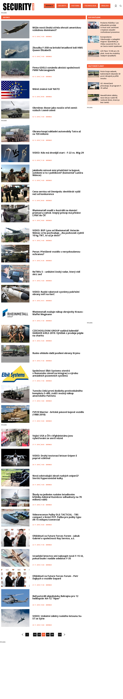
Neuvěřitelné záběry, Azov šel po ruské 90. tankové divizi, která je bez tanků (110, 98)
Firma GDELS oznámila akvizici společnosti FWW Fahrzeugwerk (56, 69)
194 (43, 634)
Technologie (90, 6)
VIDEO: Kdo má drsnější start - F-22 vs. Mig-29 (58, 152)
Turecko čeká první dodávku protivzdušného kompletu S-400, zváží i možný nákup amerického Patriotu (57, 393)
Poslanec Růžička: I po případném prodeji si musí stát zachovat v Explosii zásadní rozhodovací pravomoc (110, 27)
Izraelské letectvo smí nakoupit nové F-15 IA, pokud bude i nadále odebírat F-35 (57, 557)
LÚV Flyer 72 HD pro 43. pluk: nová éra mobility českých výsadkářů (110, 53)
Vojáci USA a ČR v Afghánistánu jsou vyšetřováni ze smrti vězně (52, 437)
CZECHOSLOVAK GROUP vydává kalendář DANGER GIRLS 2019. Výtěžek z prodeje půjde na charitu (57, 333)
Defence (49, 6)
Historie (75, 6)
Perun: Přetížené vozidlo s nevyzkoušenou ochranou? (56, 253)
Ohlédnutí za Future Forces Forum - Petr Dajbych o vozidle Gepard (55, 577)
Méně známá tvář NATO (46, 89)
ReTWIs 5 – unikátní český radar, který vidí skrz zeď (56, 273)
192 (35, 634)
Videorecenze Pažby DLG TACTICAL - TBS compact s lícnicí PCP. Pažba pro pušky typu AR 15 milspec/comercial (56, 517)
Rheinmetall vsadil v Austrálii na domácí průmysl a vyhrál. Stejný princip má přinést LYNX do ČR (56, 213)
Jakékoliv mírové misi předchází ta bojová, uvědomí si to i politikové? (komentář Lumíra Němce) (57, 173)
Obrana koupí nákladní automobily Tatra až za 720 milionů (56, 133)
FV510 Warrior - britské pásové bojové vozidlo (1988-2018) (58, 413)
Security (62, 6)
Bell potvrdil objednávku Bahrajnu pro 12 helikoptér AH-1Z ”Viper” (55, 597)
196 (52, 634)
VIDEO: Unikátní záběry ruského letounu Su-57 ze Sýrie (57, 617)
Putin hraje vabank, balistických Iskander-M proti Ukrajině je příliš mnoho (110, 75)
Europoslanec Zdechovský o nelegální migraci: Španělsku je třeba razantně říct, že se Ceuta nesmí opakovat (111, 41)
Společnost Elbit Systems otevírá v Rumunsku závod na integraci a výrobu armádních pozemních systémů (55, 373)
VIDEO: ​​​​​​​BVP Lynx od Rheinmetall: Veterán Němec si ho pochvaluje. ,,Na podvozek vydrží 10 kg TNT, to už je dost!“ (58, 233)
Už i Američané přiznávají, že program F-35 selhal (110, 85)
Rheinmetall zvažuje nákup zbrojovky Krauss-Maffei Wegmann (57, 313)
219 (60, 634)
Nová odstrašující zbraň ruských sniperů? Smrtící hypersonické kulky (55, 477)
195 (48, 634)
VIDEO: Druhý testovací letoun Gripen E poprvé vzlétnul (54, 457)
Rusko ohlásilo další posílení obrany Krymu (56, 353)
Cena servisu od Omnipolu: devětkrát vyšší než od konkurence (56, 193)
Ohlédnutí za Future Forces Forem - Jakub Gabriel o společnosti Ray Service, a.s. (56, 537)
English (105, 6)
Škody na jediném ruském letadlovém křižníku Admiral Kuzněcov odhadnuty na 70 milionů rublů (57, 497)
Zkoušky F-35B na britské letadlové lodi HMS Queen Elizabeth (57, 49)
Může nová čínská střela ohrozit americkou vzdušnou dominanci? (56, 29)
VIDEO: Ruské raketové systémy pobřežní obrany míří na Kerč (55, 293)
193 (39, 634)
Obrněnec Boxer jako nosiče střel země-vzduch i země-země (55, 109)
